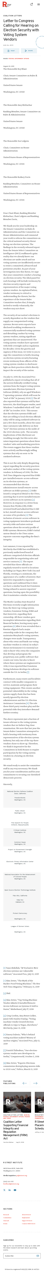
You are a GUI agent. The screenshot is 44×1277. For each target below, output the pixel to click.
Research (6, 1214)
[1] (32, 398)
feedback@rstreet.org (11, 1184)
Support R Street (27, 1220)
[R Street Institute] (7, 4)
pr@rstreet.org (21, 1175)
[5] (21, 561)
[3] (33, 499)
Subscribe (38, 1255)
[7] (28, 672)
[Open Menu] (38, 4)
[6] (14, 626)
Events (5, 1223)
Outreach (6, 1220)
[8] (27, 703)
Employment (26, 1217)
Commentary (7, 1217)
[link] (4, 1190)
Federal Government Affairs (19, 58)
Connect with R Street (28, 1223)
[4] (27, 515)
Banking (27, 1115)
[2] (29, 490)
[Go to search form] (31, 4)
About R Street (26, 1214)
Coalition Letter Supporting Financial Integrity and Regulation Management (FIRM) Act (15, 1130)
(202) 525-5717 (8, 1181)
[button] (29, 50)
